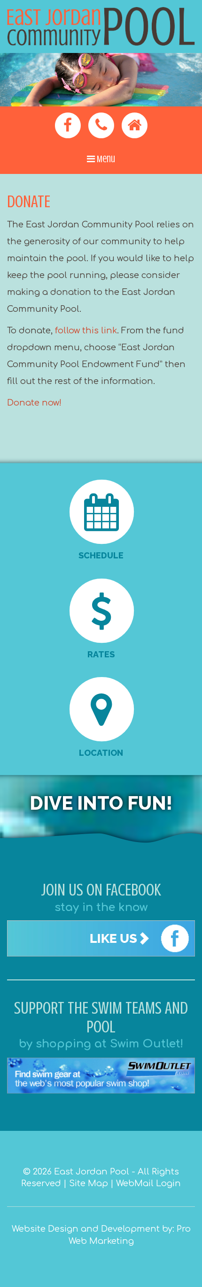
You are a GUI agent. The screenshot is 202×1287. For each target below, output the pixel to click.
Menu (105, 159)
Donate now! (34, 402)
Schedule (101, 555)
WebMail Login (148, 1183)
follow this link (86, 330)
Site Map (88, 1183)
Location (101, 753)
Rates (101, 654)
